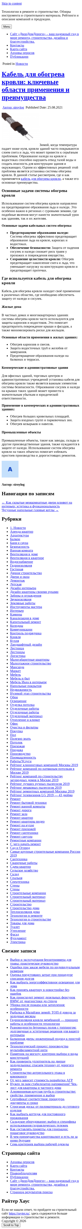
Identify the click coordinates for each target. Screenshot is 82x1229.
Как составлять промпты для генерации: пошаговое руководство (39, 1131)
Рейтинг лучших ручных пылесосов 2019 (40, 784)
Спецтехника (19, 881)
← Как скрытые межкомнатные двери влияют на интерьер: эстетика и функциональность (37, 504)
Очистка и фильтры (24, 727)
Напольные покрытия (25, 686)
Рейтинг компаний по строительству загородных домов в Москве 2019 (36, 778)
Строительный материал (27, 897)
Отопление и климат (25, 720)
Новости (22, 63)
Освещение (18, 701)
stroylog (13, 107)
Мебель (15, 674)
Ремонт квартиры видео (27, 821)
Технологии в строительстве (30, 919)
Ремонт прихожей (23, 829)
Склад (14, 874)
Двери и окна (19, 577)
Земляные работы (22, 603)
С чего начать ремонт (25, 844)
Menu (6, 26)
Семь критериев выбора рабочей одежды (39, 1144)
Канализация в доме (24, 618)
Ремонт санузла (21, 836)
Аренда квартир (21, 531)
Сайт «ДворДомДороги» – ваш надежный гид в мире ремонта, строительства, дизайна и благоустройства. (44, 37)
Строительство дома (24, 908)
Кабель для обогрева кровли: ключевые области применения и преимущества (35, 85)
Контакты (17, 45)
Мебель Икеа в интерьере (28, 682)
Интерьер (17, 610)
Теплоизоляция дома (25, 912)
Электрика (17, 942)
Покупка (16, 731)
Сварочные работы (23, 863)
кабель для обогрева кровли (41, 179)
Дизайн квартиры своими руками (34, 592)
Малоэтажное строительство (30, 663)
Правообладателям (23, 1173)
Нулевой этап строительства (30, 693)
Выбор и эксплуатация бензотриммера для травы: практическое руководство (40, 961)
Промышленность (23, 757)
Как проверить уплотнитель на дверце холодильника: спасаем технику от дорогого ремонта (42, 1065)
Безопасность (19, 546)
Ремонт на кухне (22, 825)
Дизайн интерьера (23, 588)
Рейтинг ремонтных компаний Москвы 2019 (42, 791)
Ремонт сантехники (24, 833)
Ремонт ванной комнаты (27, 806)
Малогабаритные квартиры (29, 659)
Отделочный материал (26, 716)
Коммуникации (21, 629)
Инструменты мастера (26, 607)
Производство (20, 753)
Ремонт (15, 799)
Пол (13, 735)
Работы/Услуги (21, 761)
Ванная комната (21, 550)
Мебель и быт (20, 678)
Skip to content (12, 3)
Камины (16, 614)
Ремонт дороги (21, 810)
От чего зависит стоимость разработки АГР (41, 1080)
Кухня (14, 641)
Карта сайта (18, 49)
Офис (14, 723)
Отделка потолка (22, 705)
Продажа (16, 750)
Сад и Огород (20, 848)
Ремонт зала (18, 814)
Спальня (16, 878)
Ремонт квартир (21, 817)
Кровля (15, 637)
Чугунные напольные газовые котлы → (30, 510)
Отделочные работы (24, 708)
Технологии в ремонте (26, 915)
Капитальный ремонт (25, 622)
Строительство (21, 904)
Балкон (15, 539)
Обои (14, 697)
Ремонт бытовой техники (28, 802)
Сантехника (18, 859)
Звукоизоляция (20, 599)
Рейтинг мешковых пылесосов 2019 (36, 787)
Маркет (15, 671)
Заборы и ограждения (25, 595)
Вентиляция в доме (24, 554)
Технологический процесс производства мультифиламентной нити (39, 1048)
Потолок (16, 742)
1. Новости (18, 528)
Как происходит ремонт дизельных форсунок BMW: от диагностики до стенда (42, 999)
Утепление (18, 930)
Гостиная (16, 569)
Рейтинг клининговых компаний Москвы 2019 (44, 765)
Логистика (17, 656)
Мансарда (17, 667)
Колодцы (16, 625)
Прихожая (17, 746)
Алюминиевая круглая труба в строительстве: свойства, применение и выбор (43, 1093)
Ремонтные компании (25, 840)
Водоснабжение (21, 561)
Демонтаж (17, 580)
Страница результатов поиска (31, 1192)
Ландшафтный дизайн (26, 644)
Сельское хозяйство (24, 870)
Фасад (14, 934)
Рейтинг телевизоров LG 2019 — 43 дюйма (41, 795)
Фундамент (18, 938)
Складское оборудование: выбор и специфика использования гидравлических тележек (43, 1123)
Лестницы (17, 652)
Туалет (15, 927)
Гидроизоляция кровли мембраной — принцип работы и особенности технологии (44, 1021)
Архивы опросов (22, 53)
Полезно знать (20, 738)
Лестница (17, 648)
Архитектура (19, 535)
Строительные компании (28, 893)
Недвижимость (21, 689)
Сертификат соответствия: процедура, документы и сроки (37, 1101)
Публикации (19, 56)
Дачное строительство (26, 573)
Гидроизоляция (21, 565)
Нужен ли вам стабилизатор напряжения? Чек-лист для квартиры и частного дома (43, 1085)
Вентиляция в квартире (27, 558)
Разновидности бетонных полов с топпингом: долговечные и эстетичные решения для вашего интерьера (44, 1031)
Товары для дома (22, 923)
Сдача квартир (20, 866)
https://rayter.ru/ (19, 1213)
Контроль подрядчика (25, 633)
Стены (15, 885)
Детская (15, 584)
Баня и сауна (19, 543)
